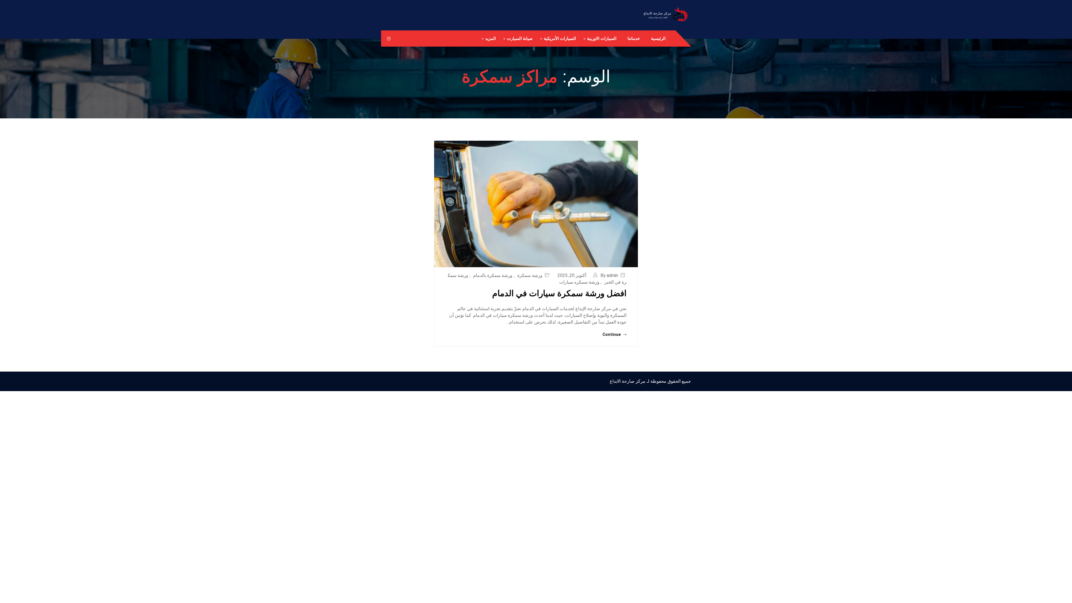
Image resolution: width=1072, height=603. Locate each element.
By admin (609, 275)
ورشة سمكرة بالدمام (492, 275)
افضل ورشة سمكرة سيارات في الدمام (559, 293)
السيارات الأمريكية (560, 38)
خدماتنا (634, 38)
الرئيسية (658, 38)
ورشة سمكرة (529, 275)
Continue (612, 334)
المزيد (490, 38)
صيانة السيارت (520, 38)
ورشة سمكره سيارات (579, 282)
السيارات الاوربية (601, 38)
